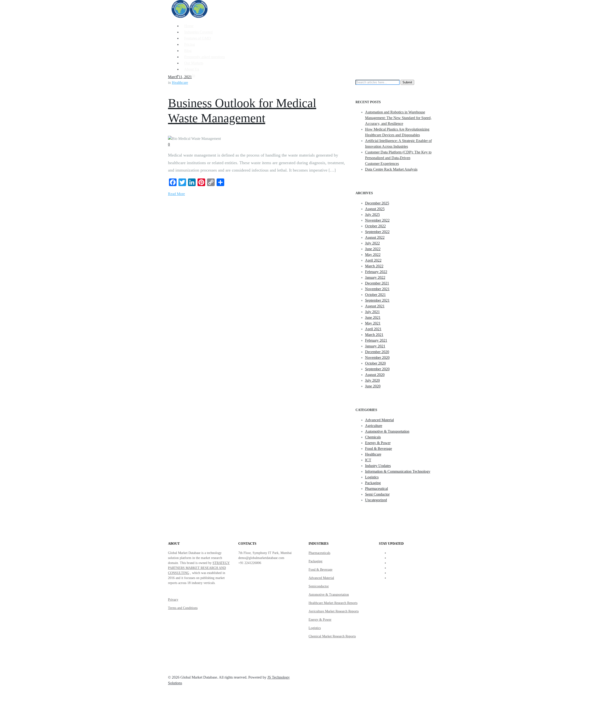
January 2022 (375, 277)
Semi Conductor (377, 494)
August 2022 (375, 237)
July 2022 (372, 243)
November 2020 (377, 357)
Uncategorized (376, 500)
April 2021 (373, 329)
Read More (176, 194)
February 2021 (376, 340)
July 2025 (372, 215)
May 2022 (373, 255)
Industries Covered (198, 32)
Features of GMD (197, 38)
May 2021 (373, 323)
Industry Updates (378, 466)
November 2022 (377, 220)
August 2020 (375, 375)
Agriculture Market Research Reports (334, 611)
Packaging (373, 483)
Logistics (372, 477)
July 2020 (372, 380)
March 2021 (374, 335)
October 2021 (375, 295)
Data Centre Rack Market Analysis (391, 169)
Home (188, 26)
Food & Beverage (378, 449)
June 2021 (373, 317)
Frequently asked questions (204, 57)
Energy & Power (378, 443)
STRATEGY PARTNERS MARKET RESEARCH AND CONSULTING (199, 568)
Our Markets (193, 63)
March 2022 (374, 266)
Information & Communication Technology (397, 471)
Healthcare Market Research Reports (333, 603)
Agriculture (373, 426)
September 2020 (377, 369)
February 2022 (376, 272)
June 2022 (373, 249)
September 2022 (377, 232)
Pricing (189, 44)
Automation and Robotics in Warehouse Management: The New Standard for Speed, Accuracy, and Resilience (398, 118)
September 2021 (377, 300)
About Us (191, 69)
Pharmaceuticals (319, 553)
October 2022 (375, 226)
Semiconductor (319, 586)
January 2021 (375, 346)
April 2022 (373, 260)
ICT (368, 460)
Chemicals (373, 437)
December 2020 (377, 352)
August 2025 (375, 209)
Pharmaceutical (376, 489)
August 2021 (375, 306)
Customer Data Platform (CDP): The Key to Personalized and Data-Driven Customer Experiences (398, 158)
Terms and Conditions (183, 608)
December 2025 (377, 203)
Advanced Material (379, 420)
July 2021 (372, 312)
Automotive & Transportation (387, 431)
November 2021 (377, 289)
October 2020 (375, 363)
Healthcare (180, 83)
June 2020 (373, 386)
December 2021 (377, 283)
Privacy (173, 599)
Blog (188, 51)
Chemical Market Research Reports (332, 636)
